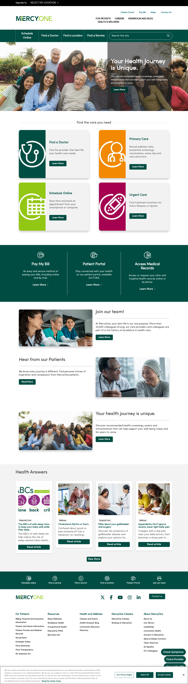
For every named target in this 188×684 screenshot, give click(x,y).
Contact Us (166, 12)
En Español (149, 647)
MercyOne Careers (120, 619)
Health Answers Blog (89, 623)
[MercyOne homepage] (35, 22)
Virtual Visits (21, 638)
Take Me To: (21, 3)
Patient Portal (127, 12)
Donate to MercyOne (154, 635)
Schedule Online (27, 35)
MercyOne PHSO (55, 631)
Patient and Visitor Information (30, 626)
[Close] (184, 675)
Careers (119, 19)
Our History (149, 623)
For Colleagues (151, 651)
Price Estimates (23, 646)
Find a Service (96, 35)
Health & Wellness (108, 22)
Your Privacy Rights (124, 675)
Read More (27, 382)
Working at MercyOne (122, 623)
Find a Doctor (50, 35)
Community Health (152, 631)
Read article (34, 517)
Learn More (119, 90)
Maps (153, 12)
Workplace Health (56, 623)
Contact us (157, 596)
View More (94, 560)
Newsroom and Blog (140, 19)
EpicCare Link (54, 635)
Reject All (145, 675)
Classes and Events (89, 619)
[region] (94, 76)
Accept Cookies (164, 675)
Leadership (149, 627)
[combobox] (140, 36)
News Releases (55, 619)
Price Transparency (24, 650)
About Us (148, 619)
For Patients (103, 19)
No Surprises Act (23, 654)
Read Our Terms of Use (51, 681)
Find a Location (73, 35)
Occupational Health (57, 627)
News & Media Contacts (155, 639)
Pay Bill (142, 12)
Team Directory (151, 643)
